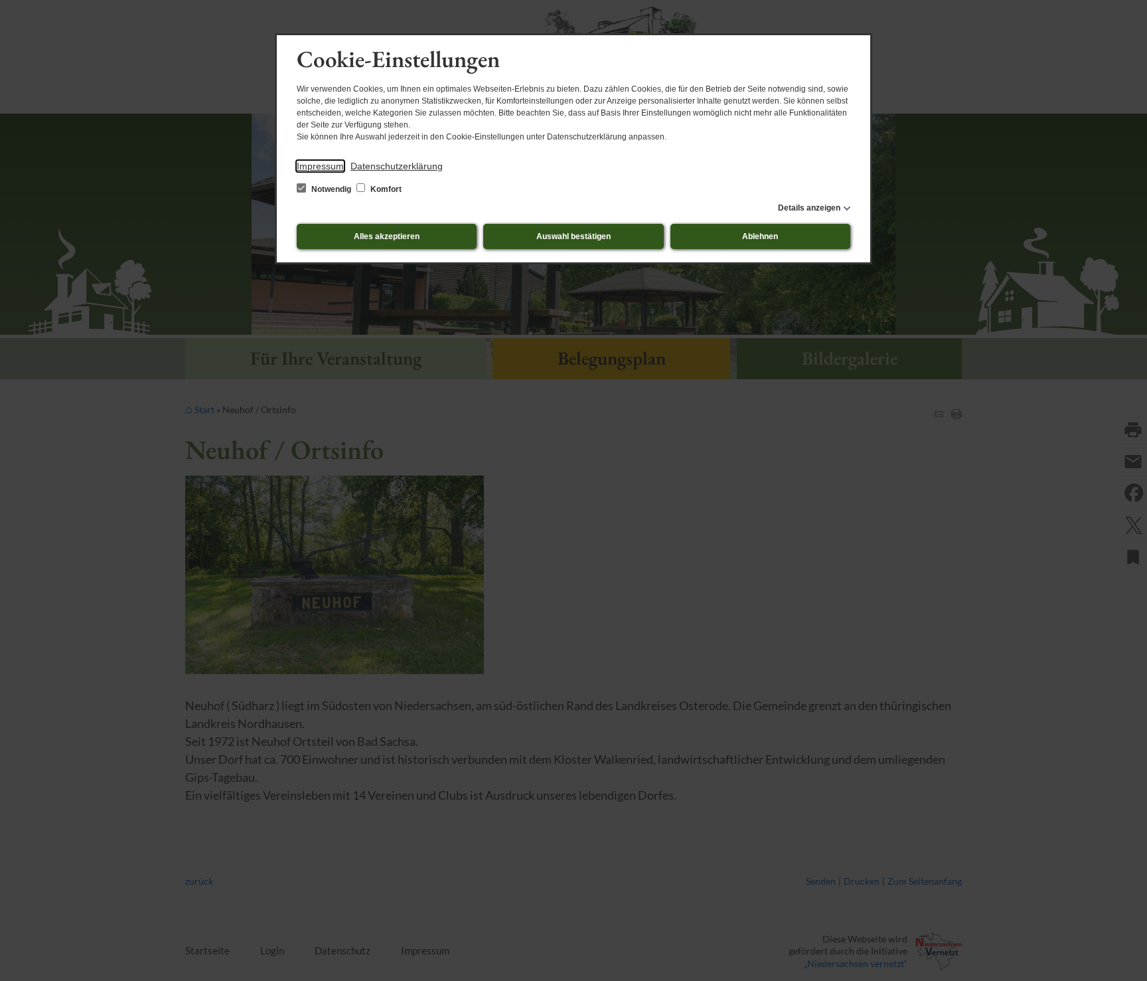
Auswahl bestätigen (573, 236)
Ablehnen (760, 236)
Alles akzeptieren (387, 236)
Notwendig (331, 189)
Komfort (385, 189)
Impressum (320, 166)
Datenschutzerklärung (396, 166)
